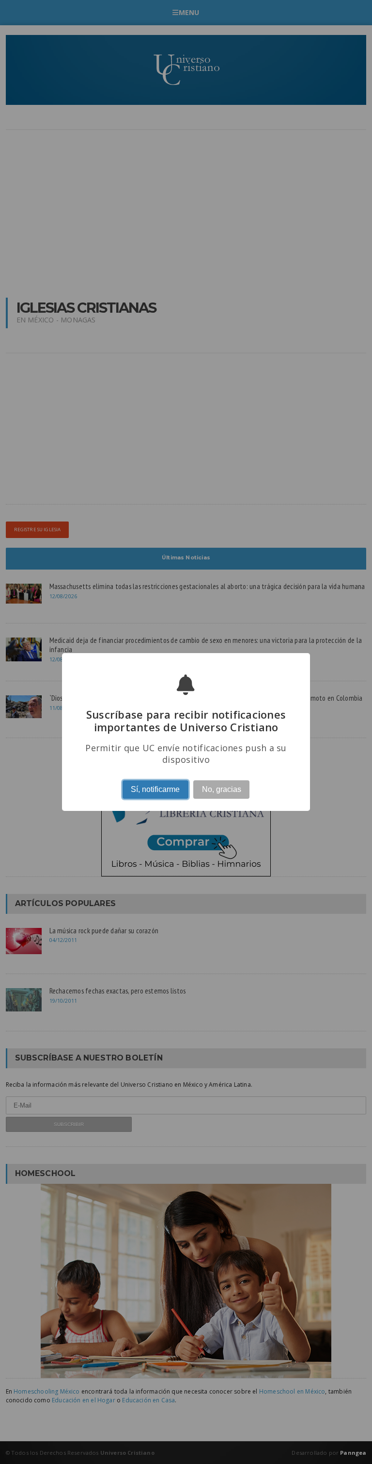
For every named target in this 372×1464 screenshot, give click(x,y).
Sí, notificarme (155, 789)
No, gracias (221, 789)
